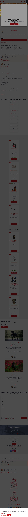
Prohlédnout (14, 24)
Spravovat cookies (3, 513)
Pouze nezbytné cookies (3, 515)
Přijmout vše (9, 515)
